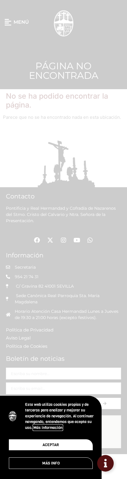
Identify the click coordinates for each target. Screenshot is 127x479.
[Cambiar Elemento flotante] (105, 463)
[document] (63, 239)
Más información (47, 427)
